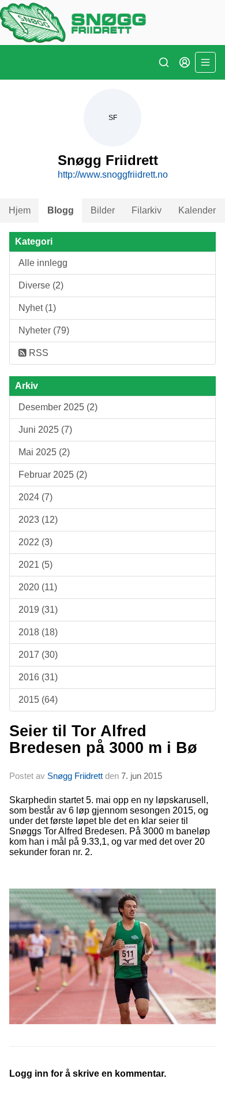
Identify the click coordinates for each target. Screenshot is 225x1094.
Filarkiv (147, 210)
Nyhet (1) (37, 308)
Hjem (20, 210)
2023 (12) (38, 519)
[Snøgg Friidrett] (112, 22)
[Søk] (163, 62)
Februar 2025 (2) (52, 474)
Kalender (197, 210)
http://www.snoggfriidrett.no (113, 174)
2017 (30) (38, 655)
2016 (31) (38, 677)
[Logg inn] (184, 62)
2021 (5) (35, 565)
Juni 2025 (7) (45, 429)
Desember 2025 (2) (57, 407)
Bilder (103, 210)
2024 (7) (35, 497)
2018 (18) (38, 632)
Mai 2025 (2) (44, 452)
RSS (37, 353)
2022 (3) (35, 542)
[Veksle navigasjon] (205, 62)
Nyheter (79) (43, 330)
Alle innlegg (43, 263)
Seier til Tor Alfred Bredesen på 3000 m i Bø (103, 739)
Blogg (60, 210)
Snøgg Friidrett (75, 776)
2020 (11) (37, 587)
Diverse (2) (40, 285)
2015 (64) (38, 700)
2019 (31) (38, 610)
